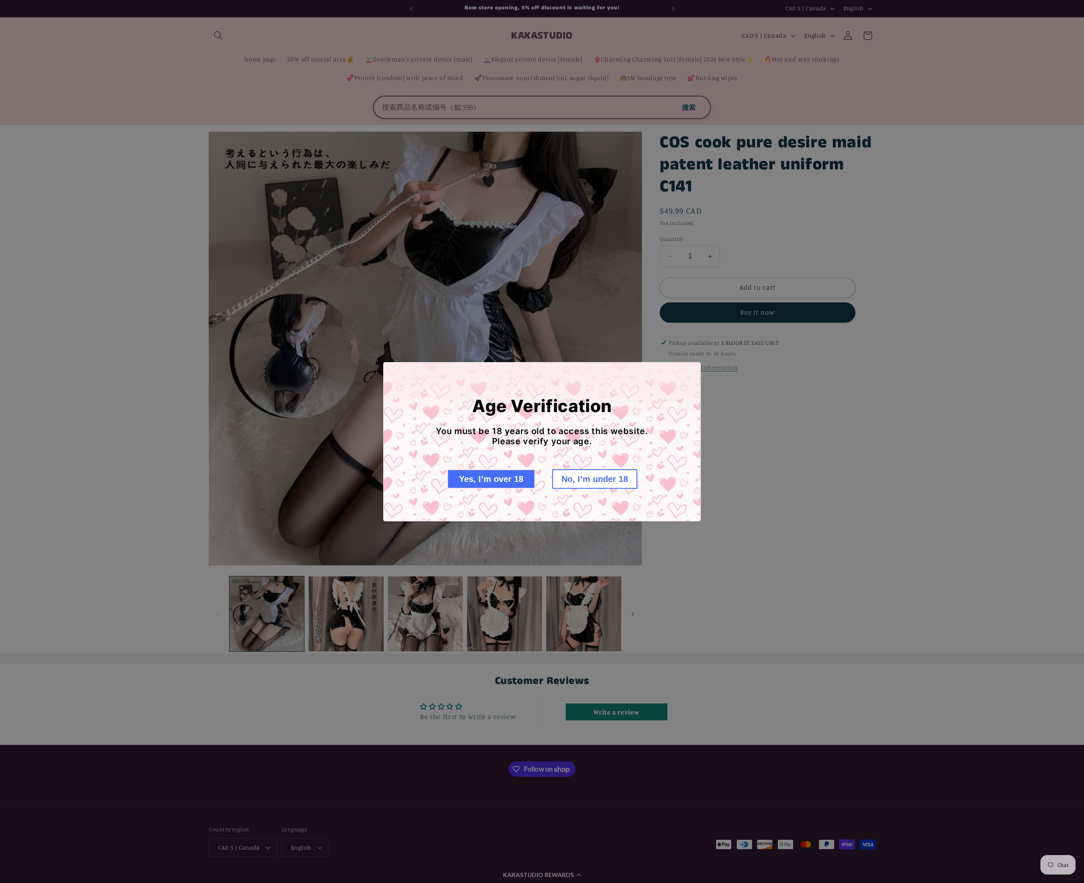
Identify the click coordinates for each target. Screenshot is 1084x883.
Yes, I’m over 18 (491, 479)
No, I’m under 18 (594, 479)
